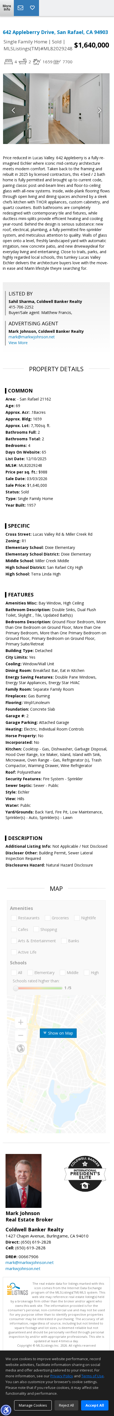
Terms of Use (92, 1375)
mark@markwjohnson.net (32, 336)
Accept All (95, 1405)
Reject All (66, 1405)
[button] (6, 1410)
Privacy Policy (61, 1375)
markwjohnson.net (23, 1268)
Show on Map (60, 1033)
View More (18, 342)
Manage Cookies (33, 1405)
